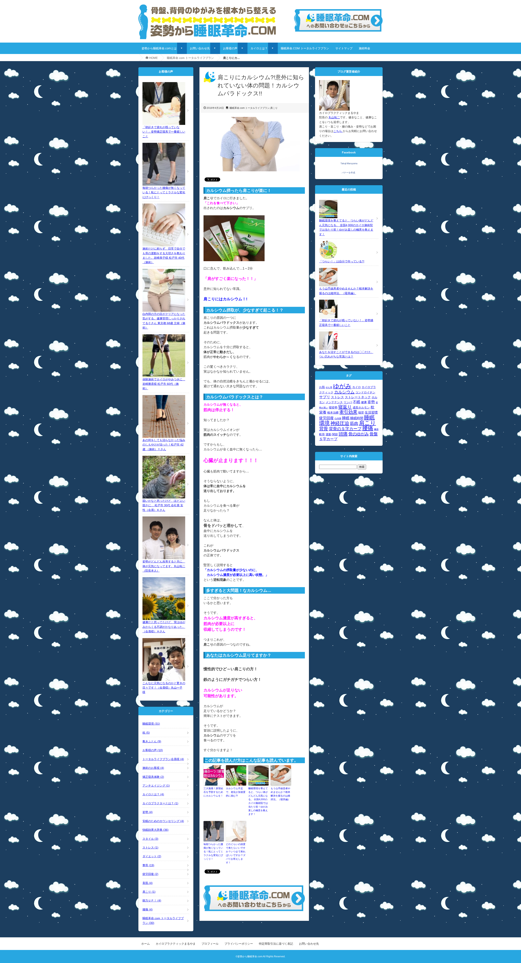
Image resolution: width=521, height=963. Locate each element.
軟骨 (322, 434)
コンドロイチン (365, 392)
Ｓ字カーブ (328, 439)
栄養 (322, 412)
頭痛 (343, 433)
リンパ (348, 402)
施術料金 (364, 48)
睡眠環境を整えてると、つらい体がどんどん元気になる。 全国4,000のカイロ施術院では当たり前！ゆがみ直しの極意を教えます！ (258, 801)
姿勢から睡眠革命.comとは (159, 48)
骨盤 (374, 434)
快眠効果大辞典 (155, 829)
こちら (338, 131)
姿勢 (147, 812)
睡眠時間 (356, 418)
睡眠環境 (151, 723)
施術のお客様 (153, 767)
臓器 (376, 429)
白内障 (338, 418)
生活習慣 (371, 412)
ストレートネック (358, 397)
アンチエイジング (156, 785)
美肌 (147, 883)
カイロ (356, 387)
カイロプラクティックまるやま (176, 943)
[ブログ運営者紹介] (334, 82)
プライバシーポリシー (238, 943)
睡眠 (345, 418)
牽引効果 (348, 412)
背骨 (323, 428)
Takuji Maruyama (348, 163)
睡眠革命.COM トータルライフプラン (305, 48)
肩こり (274, 108)
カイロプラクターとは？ (160, 803)
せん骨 (329, 387)
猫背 (361, 412)
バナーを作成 (348, 172)
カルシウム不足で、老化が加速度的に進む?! (235, 792)
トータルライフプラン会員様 (163, 759)
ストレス (150, 847)
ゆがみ (342, 386)
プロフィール (210, 943)
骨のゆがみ (358, 434)
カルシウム (344, 392)
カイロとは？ (259, 48)
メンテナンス (334, 402)
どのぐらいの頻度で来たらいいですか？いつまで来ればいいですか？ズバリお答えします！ (235, 853)
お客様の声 (230, 48)
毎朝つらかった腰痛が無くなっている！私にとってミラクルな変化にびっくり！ (213, 851)
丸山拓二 (334, 117)
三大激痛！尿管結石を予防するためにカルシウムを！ (213, 792)
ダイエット (151, 856)
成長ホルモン (361, 407)
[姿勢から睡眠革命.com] (207, 5)
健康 (364, 402)
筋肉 (354, 423)
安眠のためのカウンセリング (163, 821)
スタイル (150, 838)
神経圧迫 (340, 423)
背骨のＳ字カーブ (345, 428)
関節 (335, 434)
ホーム (145, 943)
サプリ (324, 397)
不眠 (356, 402)
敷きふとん (151, 741)
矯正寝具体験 (153, 776)
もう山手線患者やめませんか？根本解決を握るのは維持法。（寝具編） (280, 794)
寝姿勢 (333, 407)
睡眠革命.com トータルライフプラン (190, 57)
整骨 (148, 865)
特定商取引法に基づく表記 (276, 943)
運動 (328, 434)
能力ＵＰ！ (151, 900)
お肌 (322, 387)
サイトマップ (343, 48)
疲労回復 (150, 874)
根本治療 (333, 412)
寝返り (345, 406)
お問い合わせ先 (200, 48)
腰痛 (147, 909)
